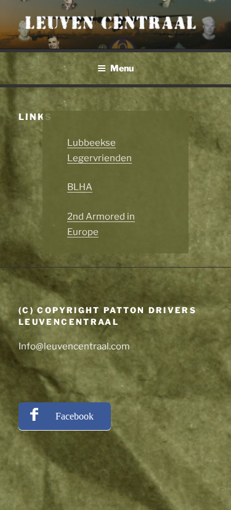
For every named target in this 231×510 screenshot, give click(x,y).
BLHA (79, 187)
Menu (122, 68)
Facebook (74, 416)
